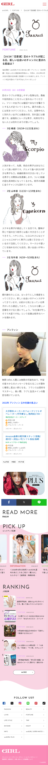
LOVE (6, 715)
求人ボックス (18, 429)
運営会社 (10, 759)
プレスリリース (6, 757)
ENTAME (7, 726)
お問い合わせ (18, 759)
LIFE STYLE (8, 720)
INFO (6, 731)
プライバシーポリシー (18, 757)
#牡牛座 (21, 462)
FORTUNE (29, 715)
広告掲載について (28, 759)
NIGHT (28, 726)
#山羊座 (6, 462)
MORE (24, 672)
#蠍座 (13, 462)
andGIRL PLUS (9, 737)
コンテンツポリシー (30, 757)
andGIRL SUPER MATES (34, 731)
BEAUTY (29, 709)
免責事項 (4, 759)
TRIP (27, 720)
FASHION (7, 709)
